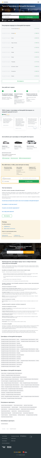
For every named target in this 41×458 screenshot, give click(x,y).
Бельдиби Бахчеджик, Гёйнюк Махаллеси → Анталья (10, 341)
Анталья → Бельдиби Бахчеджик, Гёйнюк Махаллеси (30, 384)
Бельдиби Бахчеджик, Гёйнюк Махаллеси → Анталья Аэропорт (12, 347)
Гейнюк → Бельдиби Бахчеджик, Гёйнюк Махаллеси (10, 386)
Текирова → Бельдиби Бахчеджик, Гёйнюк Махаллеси (10, 375)
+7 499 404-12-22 (17, 235)
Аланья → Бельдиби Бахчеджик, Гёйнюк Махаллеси (10, 384)
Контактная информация (6, 443)
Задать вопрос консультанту (9, 228)
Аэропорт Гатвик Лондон (28, 405)
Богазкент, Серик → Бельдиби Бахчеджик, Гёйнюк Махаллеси (12, 388)
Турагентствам (13, 438)
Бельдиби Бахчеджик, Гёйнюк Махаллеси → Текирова (10, 352)
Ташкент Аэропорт (4, 414)
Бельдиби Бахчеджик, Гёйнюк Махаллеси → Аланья (10, 349)
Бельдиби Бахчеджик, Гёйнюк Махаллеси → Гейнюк (30, 360)
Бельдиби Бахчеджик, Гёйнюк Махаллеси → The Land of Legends (12, 354)
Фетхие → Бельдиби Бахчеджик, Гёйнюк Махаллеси (10, 396)
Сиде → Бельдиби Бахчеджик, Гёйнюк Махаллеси (9, 382)
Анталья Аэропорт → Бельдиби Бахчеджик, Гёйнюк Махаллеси (12, 390)
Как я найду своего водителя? (8, 211)
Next (35, 126)
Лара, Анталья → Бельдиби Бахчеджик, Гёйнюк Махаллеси (11, 373)
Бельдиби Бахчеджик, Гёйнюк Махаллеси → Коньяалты (11, 358)
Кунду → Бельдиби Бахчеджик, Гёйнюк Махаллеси (10, 379)
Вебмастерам (13, 440)
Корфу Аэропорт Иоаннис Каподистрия (28, 409)
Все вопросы (7, 215)
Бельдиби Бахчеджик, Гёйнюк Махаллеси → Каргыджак (11, 356)
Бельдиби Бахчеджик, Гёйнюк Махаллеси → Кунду (29, 349)
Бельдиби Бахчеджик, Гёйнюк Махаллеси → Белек (29, 339)
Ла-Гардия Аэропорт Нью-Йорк (31, 414)
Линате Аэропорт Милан (18, 405)
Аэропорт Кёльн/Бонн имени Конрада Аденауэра (27, 407)
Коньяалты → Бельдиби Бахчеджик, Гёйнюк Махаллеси (11, 394)
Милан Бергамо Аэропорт (5, 407)
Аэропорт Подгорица (13, 414)
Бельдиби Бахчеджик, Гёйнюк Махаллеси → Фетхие (10, 360)
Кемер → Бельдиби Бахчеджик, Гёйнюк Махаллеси (29, 382)
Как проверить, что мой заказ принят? (9, 204)
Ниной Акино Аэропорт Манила (6, 416)
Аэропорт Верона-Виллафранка (6, 405)
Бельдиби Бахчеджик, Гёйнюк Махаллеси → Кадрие (10, 366)
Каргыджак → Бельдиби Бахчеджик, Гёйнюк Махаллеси (11, 392)
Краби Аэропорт (4, 409)
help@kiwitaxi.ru (7, 226)
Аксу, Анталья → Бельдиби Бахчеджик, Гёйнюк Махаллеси (11, 398)
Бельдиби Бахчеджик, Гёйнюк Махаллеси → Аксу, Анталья (11, 364)
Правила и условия (22, 454)
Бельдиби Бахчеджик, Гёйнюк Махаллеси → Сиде (29, 341)
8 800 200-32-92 (5, 235)
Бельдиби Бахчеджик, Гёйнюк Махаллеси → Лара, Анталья (11, 345)
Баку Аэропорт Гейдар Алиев (28, 412)
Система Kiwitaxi (4, 436)
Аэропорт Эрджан (15, 407)
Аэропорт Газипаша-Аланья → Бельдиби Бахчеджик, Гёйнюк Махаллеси (13, 377)
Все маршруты (20, 81)
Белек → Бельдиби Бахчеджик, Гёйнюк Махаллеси (29, 386)
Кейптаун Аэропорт (21, 414)
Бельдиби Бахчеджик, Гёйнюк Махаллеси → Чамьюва (10, 343)
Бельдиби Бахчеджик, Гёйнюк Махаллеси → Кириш (10, 339)
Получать (28, 252)
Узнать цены (29, 17)
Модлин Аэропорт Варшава (6, 412)
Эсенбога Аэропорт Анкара (17, 412)
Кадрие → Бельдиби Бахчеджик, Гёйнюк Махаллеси (30, 396)
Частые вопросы (4, 440)
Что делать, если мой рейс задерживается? (10, 207)
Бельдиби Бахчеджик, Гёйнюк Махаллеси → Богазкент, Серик (12, 362)
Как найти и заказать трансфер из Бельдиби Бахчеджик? (13, 190)
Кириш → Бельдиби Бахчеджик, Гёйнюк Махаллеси (29, 379)
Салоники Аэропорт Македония (13, 409)
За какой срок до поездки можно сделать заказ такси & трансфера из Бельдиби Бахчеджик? (20, 200)
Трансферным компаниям (15, 436)
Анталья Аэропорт (4, 423)
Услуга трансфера (4, 438)
